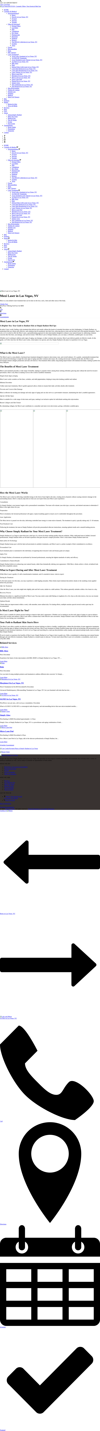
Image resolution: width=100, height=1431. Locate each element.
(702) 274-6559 (5, 4)
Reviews (6, 108)
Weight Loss (12, 92)
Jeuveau (14, 20)
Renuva (14, 40)
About (6, 113)
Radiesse (14, 38)
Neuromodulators (13, 13)
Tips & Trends (12, 120)
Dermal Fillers (16, 26)
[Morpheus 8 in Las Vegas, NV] (10, 679)
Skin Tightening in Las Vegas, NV (22, 85)
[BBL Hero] (4, 647)
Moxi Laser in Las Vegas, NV (21, 77)
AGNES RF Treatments (19, 58)
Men (5, 99)
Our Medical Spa (9, 782)
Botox (14, 15)
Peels (9, 51)
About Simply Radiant (15, 115)
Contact (6, 132)
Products (6, 100)
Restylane (15, 36)
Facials (10, 47)
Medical (10, 95)
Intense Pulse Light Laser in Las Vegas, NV (25, 67)
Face (6, 304)
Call (1, 309)
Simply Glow (16, 83)
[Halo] (2, 663)
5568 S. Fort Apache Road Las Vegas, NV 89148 (13, 797)
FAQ (5, 111)
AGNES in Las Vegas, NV (20, 61)
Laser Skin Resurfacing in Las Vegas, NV (25, 70)
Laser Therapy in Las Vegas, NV (22, 72)
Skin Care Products (10, 774)
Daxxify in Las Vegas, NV (20, 17)
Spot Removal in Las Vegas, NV (22, 86)
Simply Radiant (10, 809)
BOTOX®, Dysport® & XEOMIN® (16, 767)
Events (10, 122)
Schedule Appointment (7, 745)
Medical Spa (12, 118)
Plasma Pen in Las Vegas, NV (21, 81)
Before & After (12, 104)
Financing (11, 131)
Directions (3, 313)
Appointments (8, 125)
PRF (13, 29)
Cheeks (2, 304)
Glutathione (15, 31)
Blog (5, 109)
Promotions (11, 129)
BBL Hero (15, 63)
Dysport (14, 19)
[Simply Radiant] (20, 6)
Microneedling (12, 49)
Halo (13, 65)
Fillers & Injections (14, 24)
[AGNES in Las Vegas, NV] (9, 695)
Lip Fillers (15, 28)
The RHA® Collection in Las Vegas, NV (24, 42)
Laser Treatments (13, 54)
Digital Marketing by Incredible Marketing (41, 809)
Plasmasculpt (16, 35)
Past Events (11, 123)
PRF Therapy (12, 52)
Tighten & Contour (14, 90)
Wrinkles (10, 93)
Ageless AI (3, 811)
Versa (13, 45)
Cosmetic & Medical (10, 11)
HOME (6, 10)
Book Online (12, 127)
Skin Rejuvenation (13, 88)
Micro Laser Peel (17, 74)
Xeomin (14, 22)
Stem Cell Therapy (13, 97)
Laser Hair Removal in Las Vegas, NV (24, 69)
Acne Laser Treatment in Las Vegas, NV (24, 56)
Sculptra (14, 44)
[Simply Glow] (5, 711)
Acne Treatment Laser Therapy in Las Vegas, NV (27, 60)
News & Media (12, 106)
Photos (6, 102)
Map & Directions (5, 803)
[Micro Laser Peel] (6, 727)
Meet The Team (13, 116)
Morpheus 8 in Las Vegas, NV (21, 76)
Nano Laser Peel (17, 79)
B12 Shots (15, 33)
